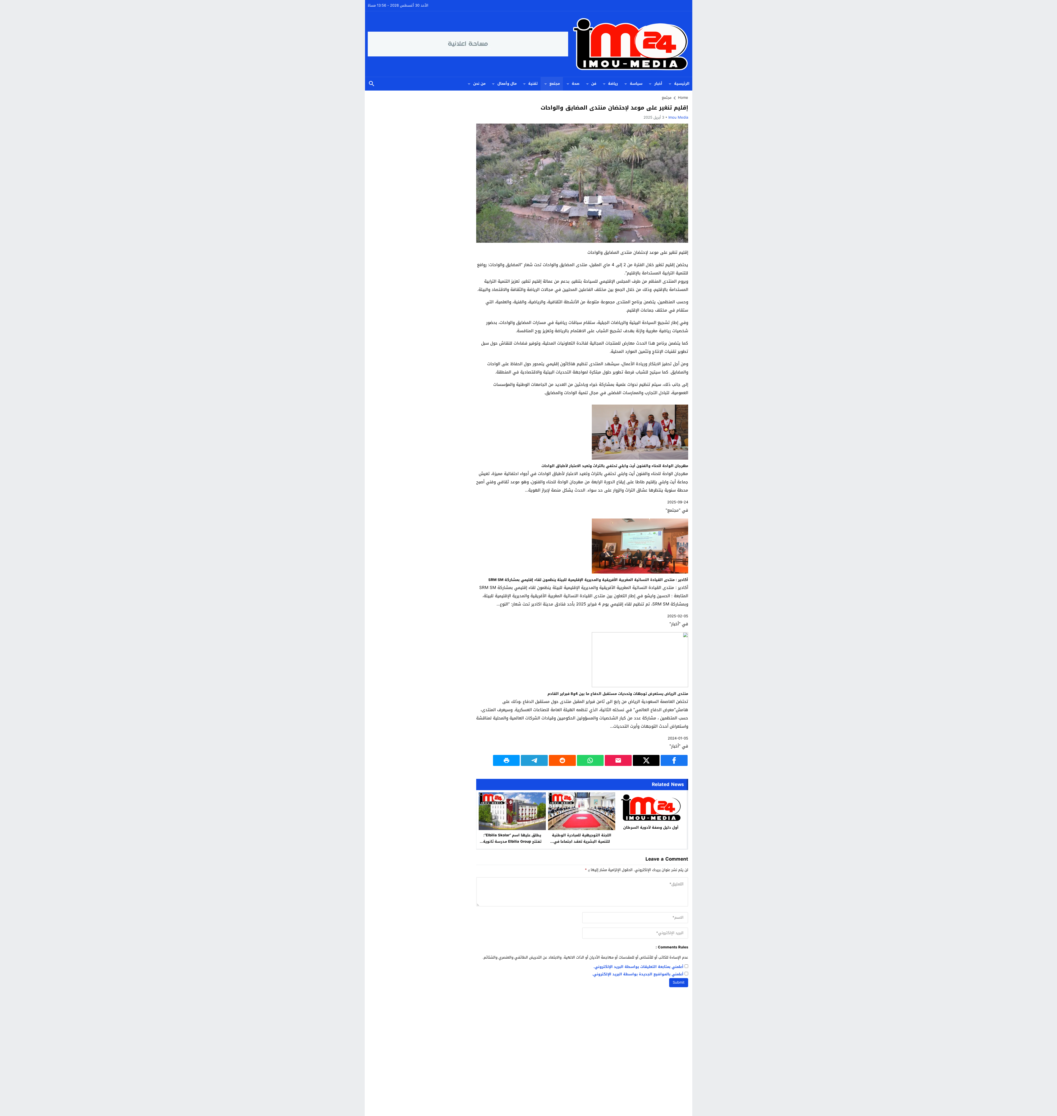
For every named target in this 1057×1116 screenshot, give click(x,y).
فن (593, 83)
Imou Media (678, 117)
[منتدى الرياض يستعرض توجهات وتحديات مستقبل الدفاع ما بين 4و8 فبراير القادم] (640, 686)
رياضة (613, 83)
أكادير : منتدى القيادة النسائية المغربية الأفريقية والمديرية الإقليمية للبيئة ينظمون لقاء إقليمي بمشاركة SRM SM (588, 579)
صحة (575, 83)
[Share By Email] (618, 760)
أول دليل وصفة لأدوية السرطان (651, 827)
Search (371, 84)
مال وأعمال (507, 83)
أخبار (658, 83)
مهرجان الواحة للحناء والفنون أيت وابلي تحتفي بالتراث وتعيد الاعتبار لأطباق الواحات (614, 465)
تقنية (533, 83)
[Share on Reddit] (562, 760)
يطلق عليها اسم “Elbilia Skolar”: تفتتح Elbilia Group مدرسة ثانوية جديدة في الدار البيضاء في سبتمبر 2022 (512, 845)
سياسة (636, 83)
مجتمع (554, 83)
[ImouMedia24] (629, 44)
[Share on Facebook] (674, 760)
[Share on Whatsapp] (590, 760)
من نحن (479, 83)
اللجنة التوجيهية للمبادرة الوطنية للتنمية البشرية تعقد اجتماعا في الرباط (581, 841)
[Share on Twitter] (646, 760)
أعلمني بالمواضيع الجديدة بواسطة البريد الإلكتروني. (637, 974)
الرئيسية (682, 83)
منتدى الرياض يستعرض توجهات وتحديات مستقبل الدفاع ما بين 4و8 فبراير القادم (617, 693)
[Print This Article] (506, 760)
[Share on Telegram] (534, 760)
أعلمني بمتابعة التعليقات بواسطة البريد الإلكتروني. (638, 967)
